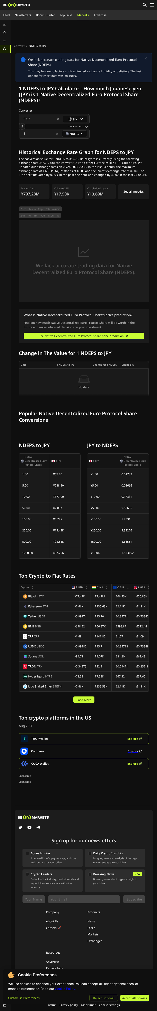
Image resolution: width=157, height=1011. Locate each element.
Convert (19, 46)
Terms (52, 1005)
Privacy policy (68, 1005)
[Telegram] (38, 828)
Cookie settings (109, 1005)
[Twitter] (20, 828)
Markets (83, 15)
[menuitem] (5, 24)
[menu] (5, 36)
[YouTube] (29, 828)
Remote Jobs (54, 968)
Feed (6, 15)
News (91, 921)
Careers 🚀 (53, 928)
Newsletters (23, 15)
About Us (52, 921)
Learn (91, 928)
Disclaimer (88, 1005)
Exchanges (94, 941)
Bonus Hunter (45, 15)
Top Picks (66, 15)
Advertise (100, 15)
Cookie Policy (65, 989)
